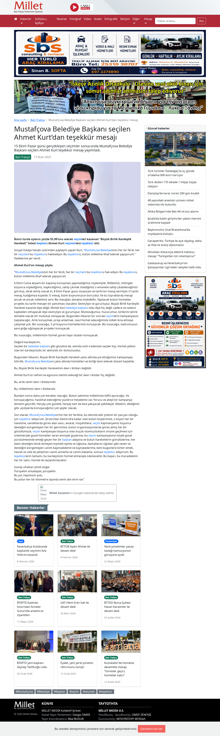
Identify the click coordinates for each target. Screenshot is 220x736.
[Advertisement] (175, 395)
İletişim (125, 19)
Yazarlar (62, 19)
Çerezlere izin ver (151, 729)
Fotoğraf (75, 19)
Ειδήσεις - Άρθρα (41, 21)
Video (87, 19)
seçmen (70, 243)
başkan (42, 243)
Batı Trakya (37, 120)
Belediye (106, 250)
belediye (71, 308)
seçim (78, 239)
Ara (201, 21)
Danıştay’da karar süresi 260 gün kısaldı (173, 193)
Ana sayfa (20, 120)
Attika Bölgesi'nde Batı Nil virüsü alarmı (173, 211)
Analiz (98, 19)
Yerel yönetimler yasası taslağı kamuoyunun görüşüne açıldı (119, 551)
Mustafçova (92, 250)
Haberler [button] (25, 19)
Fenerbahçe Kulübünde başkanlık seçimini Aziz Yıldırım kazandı (32, 551)
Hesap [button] (148, 19)
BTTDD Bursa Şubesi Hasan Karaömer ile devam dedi (117, 607)
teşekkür (87, 243)
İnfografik (111, 19)
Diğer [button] (136, 19)
